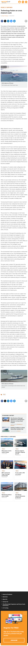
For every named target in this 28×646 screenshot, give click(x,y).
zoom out (7, 67)
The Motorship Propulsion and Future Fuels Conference (14, 604)
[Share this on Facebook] (2, 21)
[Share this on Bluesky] (11, 21)
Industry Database (7, 594)
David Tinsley (5, 15)
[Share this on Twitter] (5, 21)
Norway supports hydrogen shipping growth (20, 452)
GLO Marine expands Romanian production (20, 496)
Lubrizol (19, 431)
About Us (5, 599)
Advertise (5, 596)
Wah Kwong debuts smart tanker (7, 495)
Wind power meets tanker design (6, 451)
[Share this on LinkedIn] (8, 21)
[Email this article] (14, 21)
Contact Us (5, 601)
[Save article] (26, 21)
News (3, 448)
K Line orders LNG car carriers (20, 473)
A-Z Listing (5, 608)
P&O (4, 394)
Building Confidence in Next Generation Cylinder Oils (18, 428)
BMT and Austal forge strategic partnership (6, 474)
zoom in (5, 67)
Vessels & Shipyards (6, 7)
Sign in (9, 18)
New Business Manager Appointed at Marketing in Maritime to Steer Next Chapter (17, 420)
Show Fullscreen (2, 67)
